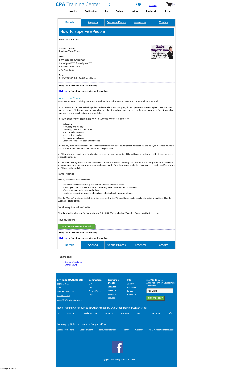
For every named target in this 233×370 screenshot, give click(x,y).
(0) (173, 4)
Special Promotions (65, 330)
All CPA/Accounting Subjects (161, 330)
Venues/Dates (116, 22)
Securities (112, 287)
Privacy (130, 291)
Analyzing (120, 11)
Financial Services (89, 313)
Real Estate (155, 313)
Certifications (91, 11)
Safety (171, 313)
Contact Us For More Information (76, 226)
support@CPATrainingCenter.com (70, 300)
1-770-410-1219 (63, 296)
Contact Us (131, 295)
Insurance (112, 291)
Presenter (140, 22)
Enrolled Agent (95, 291)
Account (153, 6)
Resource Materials (107, 330)
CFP (90, 288)
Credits (163, 22)
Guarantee (131, 288)
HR (58, 313)
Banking (70, 313)
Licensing (73, 11)
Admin (135, 11)
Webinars (112, 294)
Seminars (111, 298)
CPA (90, 284)
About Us (130, 284)
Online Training (86, 330)
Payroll (91, 295)
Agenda (93, 22)
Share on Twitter (72, 265)
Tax (106, 11)
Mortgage (125, 313)
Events (168, 11)
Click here (63, 91)
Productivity (152, 11)
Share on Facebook (73, 262)
